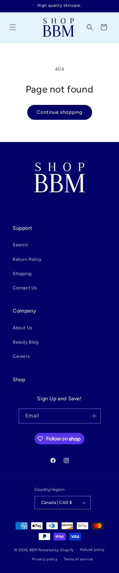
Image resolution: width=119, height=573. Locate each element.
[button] (13, 27)
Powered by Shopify (56, 550)
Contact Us (25, 288)
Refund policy (92, 550)
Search (20, 245)
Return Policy (27, 259)
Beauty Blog (26, 342)
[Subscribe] (93, 416)
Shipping (22, 273)
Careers (21, 356)
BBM (33, 550)
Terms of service (78, 559)
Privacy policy (44, 559)
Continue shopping (60, 112)
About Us (23, 328)
